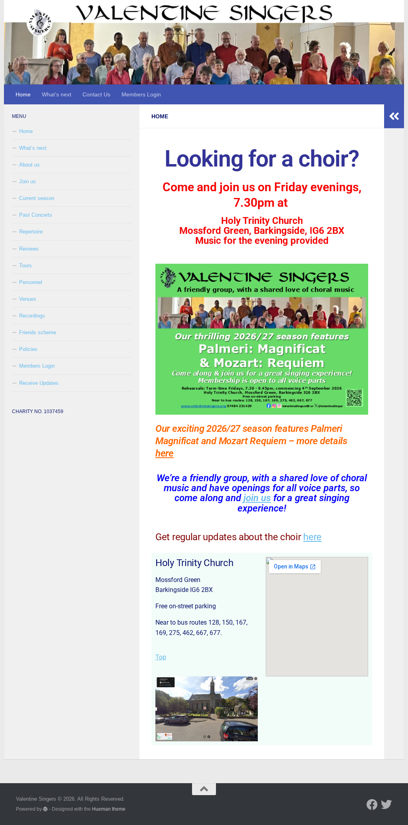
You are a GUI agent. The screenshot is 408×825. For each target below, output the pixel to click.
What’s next (56, 94)
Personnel (30, 282)
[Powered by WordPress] (45, 809)
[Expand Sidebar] (394, 116)
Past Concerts (35, 215)
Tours (25, 265)
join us (257, 498)
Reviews (29, 249)
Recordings (32, 316)
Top (160, 657)
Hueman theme (109, 808)
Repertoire (31, 232)
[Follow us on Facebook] (372, 804)
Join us (27, 181)
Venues (27, 299)
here (164, 453)
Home (23, 94)
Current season (36, 198)
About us (29, 165)
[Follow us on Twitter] (386, 804)
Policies (28, 349)
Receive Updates (39, 383)
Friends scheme (37, 332)
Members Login (141, 94)
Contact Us (96, 94)
